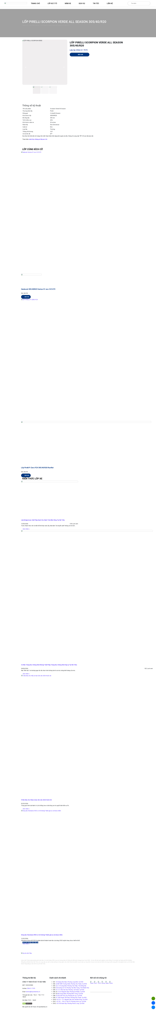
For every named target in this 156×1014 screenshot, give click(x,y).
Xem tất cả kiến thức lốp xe (30, 942)
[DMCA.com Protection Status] (27, 1003)
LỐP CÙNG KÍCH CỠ (32, 149)
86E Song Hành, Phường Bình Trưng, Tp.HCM (70, 993)
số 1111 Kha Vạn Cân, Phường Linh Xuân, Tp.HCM (70, 989)
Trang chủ (25, 25)
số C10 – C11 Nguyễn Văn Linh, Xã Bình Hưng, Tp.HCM (72, 999)
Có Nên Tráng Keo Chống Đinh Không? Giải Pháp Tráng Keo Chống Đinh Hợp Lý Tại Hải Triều (49, 665)
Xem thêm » (26, 529)
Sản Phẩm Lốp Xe (34, 25)
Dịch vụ (82, 3)
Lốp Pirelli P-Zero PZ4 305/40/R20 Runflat (37, 468)
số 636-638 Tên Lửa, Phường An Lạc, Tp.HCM (69, 995)
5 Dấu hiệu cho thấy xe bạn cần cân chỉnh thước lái (36, 800)
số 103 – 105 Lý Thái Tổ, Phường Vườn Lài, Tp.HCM (71, 1001)
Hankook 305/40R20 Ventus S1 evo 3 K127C (38, 289)
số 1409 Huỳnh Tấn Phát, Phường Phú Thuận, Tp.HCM (71, 997)
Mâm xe (68, 3)
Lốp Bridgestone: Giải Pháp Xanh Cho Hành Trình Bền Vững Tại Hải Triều (43, 520)
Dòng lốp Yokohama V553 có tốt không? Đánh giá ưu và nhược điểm (41, 935)
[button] (25, 67)
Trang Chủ (35, 3)
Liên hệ (110, 3)
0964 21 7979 (31, 988)
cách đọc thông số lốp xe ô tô (38, 139)
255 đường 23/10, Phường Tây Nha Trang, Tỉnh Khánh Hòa (72, 988)
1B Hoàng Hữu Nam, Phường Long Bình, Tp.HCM (69, 982)
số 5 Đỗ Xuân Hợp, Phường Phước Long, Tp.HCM (70, 1003)
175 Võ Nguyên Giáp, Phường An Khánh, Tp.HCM (71, 991)
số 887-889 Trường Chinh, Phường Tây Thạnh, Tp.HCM (71, 984)
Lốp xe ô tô (52, 3)
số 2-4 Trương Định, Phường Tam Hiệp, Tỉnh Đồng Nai (71, 986)
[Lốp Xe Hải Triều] (15, 3)
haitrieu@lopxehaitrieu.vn (33, 991)
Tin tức (96, 3)
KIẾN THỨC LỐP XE (32, 478)
